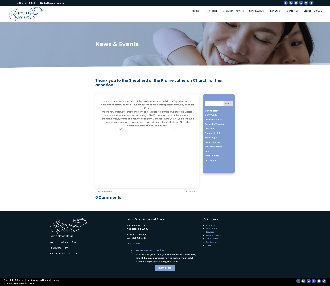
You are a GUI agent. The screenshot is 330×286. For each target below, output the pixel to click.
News (207, 151)
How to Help (212, 11)
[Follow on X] (301, 3)
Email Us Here (133, 243)
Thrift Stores (275, 11)
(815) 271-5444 (27, 3)
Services (240, 11)
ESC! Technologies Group (22, 283)
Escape (307, 11)
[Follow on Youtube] (306, 3)
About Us (196, 11)
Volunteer (228, 11)
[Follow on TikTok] (311, 3)
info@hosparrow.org (53, 3)
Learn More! (165, 268)
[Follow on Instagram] (291, 3)
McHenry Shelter (213, 146)
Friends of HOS (212, 133)
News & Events (256, 11)
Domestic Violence (214, 124)
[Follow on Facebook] (286, 3)
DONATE (318, 11)
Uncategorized (212, 160)
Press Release (212, 155)
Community (211, 114)
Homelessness (212, 142)
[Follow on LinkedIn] (296, 3)
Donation (209, 128)
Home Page (211, 137)
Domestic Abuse (213, 119)
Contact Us (292, 11)
